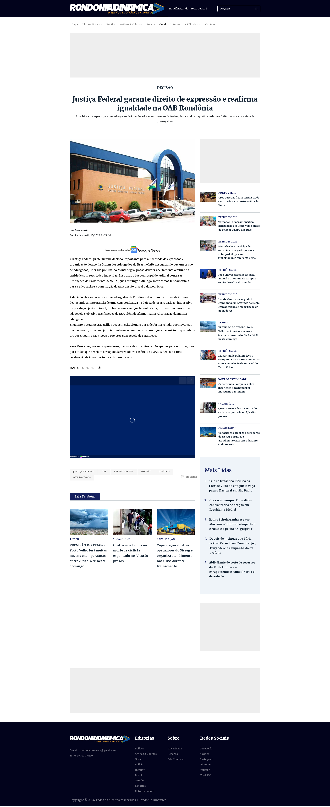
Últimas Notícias (92, 24)
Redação (173, 753)
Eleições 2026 (227, 217)
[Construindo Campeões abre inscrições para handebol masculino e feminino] (208, 383)
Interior (175, 24)
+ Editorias (191, 24)
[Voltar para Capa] (117, 8)
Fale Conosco (176, 759)
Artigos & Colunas (131, 24)
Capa (75, 24)
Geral (162, 24)
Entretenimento (144, 791)
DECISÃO (146, 471)
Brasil (138, 775)
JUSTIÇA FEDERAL (83, 471)
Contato (210, 24)
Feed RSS (205, 775)
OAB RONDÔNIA (82, 477)
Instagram (206, 759)
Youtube (205, 769)
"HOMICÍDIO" (121, 539)
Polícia (150, 24)
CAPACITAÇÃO (166, 539)
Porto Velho (227, 193)
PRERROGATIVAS (124, 471)
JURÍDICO (164, 471)
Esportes (140, 785)
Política (111, 24)
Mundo (139, 780)
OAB (104, 471)
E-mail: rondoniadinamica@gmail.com (93, 750)
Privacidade (175, 748)
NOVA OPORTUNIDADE (232, 379)
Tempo (74, 539)
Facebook (206, 748)
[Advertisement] (230, 627)
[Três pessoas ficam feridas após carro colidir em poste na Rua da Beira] (208, 197)
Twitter (204, 753)
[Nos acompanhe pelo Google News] (132, 249)
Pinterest (205, 764)
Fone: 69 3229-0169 (81, 755)
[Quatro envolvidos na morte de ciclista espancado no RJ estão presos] (132, 522)
